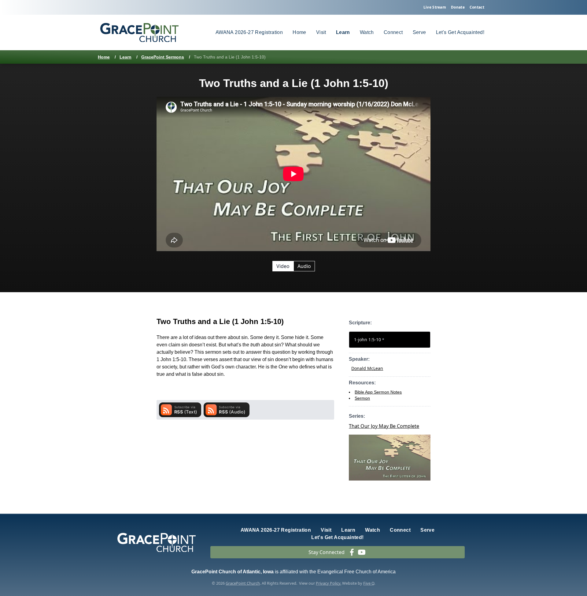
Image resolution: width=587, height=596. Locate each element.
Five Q (368, 583)
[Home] (139, 32)
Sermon (362, 398)
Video (283, 266)
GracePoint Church (243, 583)
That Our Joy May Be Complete (384, 426)
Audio (304, 266)
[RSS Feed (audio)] (226, 409)
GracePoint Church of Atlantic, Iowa (232, 571)
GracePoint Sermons (162, 57)
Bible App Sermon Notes (378, 392)
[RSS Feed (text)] (180, 409)
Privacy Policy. (328, 583)
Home (104, 57)
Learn (125, 57)
